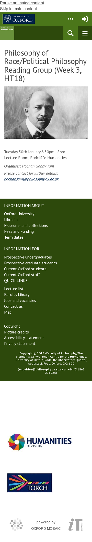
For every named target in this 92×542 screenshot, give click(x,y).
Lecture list (14, 288)
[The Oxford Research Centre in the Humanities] (30, 483)
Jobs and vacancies (20, 300)
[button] (70, 19)
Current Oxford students (25, 268)
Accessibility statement (24, 337)
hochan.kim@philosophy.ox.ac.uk (31, 179)
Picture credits (16, 331)
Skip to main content (18, 8)
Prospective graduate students (30, 262)
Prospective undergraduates (28, 257)
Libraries (11, 219)
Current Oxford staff (22, 274)
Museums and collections (26, 225)
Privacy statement (20, 343)
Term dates (14, 237)
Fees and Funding (19, 231)
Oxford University (19, 213)
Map (8, 312)
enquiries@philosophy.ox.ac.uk (41, 369)
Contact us (13, 306)
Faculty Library (16, 294)
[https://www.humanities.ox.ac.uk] (40, 442)
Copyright (12, 326)
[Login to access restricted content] (85, 19)
